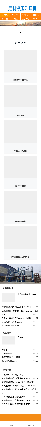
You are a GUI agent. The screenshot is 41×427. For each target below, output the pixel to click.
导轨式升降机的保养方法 (12, 322)
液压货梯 (20, 115)
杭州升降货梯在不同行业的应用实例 (16, 307)
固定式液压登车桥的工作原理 (13, 375)
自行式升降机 (20, 186)
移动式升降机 (20, 221)
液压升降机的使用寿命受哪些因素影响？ (18, 382)
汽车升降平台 (7, 353)
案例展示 (25, 15)
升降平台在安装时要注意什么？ (14, 397)
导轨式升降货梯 (20, 151)
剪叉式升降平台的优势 (11, 326)
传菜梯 (20, 337)
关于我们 (25, 19)
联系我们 (35, 19)
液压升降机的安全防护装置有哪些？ (16, 378)
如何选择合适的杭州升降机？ (13, 386)
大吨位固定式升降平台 (20, 257)
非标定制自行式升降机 (11, 357)
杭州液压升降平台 (20, 80)
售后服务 (15, 19)
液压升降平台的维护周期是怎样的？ (16, 400)
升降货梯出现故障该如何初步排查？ (16, 404)
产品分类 (15, 15)
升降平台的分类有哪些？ (28, 294)
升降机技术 (36, 15)
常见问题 (5, 19)
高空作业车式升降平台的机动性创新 (16, 318)
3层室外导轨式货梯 (9, 361)
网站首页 (5, 15)
